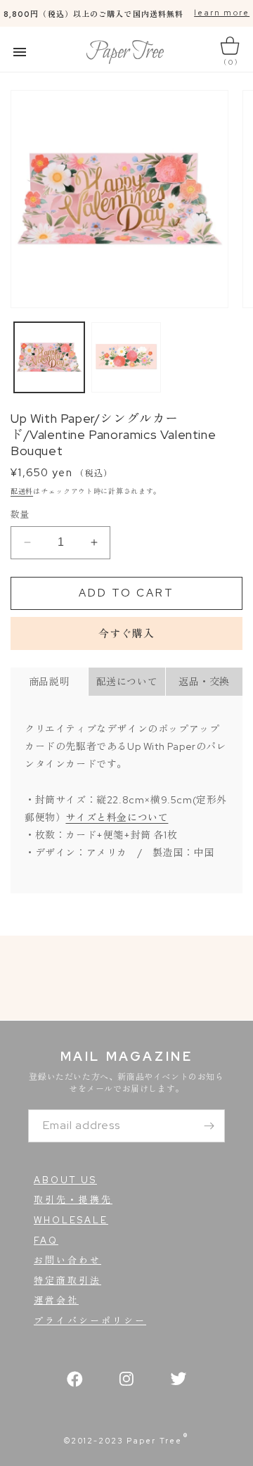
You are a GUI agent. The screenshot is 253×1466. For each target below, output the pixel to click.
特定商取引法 (67, 1281)
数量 (20, 515)
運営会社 (56, 1300)
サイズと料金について (116, 817)
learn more (221, 13)
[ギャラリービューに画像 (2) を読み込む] (126, 357)
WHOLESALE (71, 1220)
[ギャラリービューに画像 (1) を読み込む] (49, 357)
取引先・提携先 (73, 1200)
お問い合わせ (67, 1260)
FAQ (46, 1241)
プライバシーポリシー (90, 1321)
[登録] (208, 1125)
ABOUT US (65, 1180)
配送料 (22, 491)
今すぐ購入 (126, 634)
